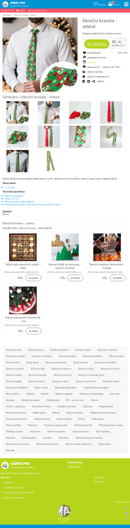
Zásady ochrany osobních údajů (19, 492)
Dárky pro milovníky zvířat (91, 374)
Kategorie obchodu (66, 406)
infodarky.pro (75, 466)
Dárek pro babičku (59, 349)
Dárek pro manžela (15, 356)
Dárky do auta (12, 362)
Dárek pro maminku (107, 349)
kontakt (21, 10)
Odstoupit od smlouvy (14, 497)
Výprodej (10, 450)
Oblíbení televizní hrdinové (103, 412)
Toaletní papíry (29, 437)
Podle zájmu (98, 418)
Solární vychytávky (56, 431)
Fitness (94, 400)
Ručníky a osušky (14, 431)
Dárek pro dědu (83, 349)
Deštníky (10, 400)
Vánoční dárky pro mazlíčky (89, 437)
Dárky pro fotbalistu (61, 368)
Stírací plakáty (103, 431)
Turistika (47, 437)
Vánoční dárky (12, 393)
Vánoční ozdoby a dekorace (79, 443)
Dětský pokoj (53, 400)
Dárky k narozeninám (55, 362)
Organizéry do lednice (16, 418)
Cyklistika (115, 393)
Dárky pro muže (14, 349)
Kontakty (8, 482)
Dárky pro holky (86, 368)
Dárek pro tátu (116, 356)
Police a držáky (13, 425)
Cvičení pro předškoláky (91, 393)
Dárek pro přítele (67, 356)
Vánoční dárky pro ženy (47, 443)
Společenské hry (80, 431)
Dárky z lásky (41, 387)
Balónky (30, 393)
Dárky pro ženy (36, 349)
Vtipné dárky (105, 443)
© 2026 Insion (122, 502)
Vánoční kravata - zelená (25, 14)
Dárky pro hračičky (110, 368)
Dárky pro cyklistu (15, 368)
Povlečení (32, 425)
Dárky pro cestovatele (105, 362)
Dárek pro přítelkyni (92, 356)
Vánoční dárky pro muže (17, 443)
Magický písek (106, 406)
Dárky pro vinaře (111, 381)
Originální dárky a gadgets (96, 387)
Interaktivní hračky (41, 406)
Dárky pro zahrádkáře (17, 387)
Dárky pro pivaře (37, 381)
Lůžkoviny (87, 406)
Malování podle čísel (16, 412)
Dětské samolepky (30, 400)
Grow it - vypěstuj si (15, 406)
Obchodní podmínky (13, 487)
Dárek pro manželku (42, 356)
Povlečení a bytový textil (55, 425)
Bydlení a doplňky (64, 393)
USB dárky (63, 437)
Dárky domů (32, 362)
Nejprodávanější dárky (66, 387)
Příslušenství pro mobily (111, 425)
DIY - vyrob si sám (75, 400)
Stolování (10, 437)
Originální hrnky (42, 418)
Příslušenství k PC (83, 425)
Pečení (81, 418)
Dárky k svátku (80, 362)
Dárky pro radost (60, 381)
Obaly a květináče (74, 412)
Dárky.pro (7, 14)
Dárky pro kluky (13, 374)
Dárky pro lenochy (63, 374)
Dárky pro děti (38, 368)
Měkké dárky (39, 412)
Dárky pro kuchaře (37, 374)
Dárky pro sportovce (86, 381)
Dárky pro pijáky (14, 381)
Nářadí (55, 412)
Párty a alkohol (64, 418)
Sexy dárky (35, 431)
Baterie (45, 393)
